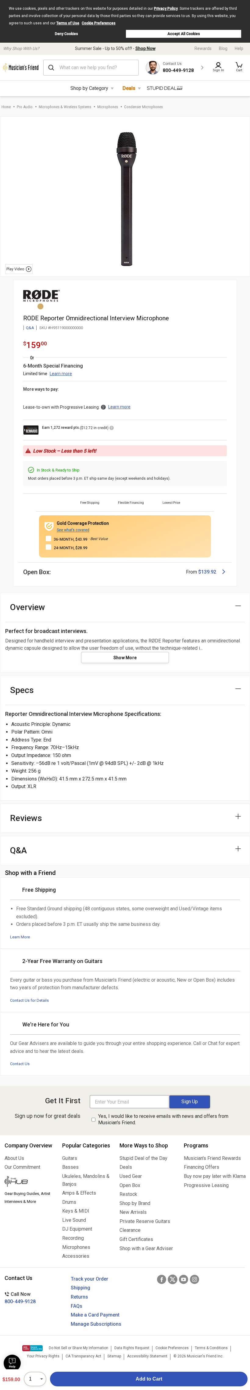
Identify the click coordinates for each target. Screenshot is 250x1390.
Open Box (130, 1185)
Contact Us (20, 1063)
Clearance (130, 1230)
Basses (70, 1167)
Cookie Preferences (99, 23)
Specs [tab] (22, 690)
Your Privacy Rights (43, 1356)
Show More (125, 657)
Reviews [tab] (26, 818)
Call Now (20, 1297)
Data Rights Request (131, 1348)
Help (239, 48)
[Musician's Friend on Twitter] (172, 1279)
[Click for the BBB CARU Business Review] (32, 1348)
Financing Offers (201, 1167)
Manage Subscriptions (96, 1324)
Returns (79, 1297)
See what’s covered (73, 530)
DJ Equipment (77, 1229)
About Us (14, 1158)
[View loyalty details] (111, 429)
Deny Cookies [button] (66, 34)
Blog (223, 48)
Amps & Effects (79, 1193)
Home (6, 107)
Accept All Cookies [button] (183, 34)
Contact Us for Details (29, 1000)
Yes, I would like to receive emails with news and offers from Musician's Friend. (163, 1119)
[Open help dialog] (12, 1363)
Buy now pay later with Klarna (214, 1176)
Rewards (203, 48)
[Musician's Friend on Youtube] (183, 1279)
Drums (69, 1202)
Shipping (80, 1288)
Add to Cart (149, 1378)
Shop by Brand (135, 1203)
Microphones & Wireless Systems (65, 107)
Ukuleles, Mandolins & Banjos (85, 1180)
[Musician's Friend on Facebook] (161, 1279)
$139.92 (207, 572)
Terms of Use (67, 23)
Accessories (75, 1256)
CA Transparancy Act (83, 1356)
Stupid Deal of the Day (143, 1158)
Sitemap (114, 1356)
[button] (239, 68)
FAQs (76, 1306)
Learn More (20, 937)
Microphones (107, 107)
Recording (73, 1238)
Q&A (30, 327)
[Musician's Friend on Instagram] (194, 1279)
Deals (129, 88)
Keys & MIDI (75, 1211)
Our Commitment (22, 1167)
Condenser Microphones (143, 107)
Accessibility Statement (147, 1356)
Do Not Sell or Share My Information (78, 1348)
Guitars (69, 1158)
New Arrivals (133, 1212)
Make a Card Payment (95, 1315)
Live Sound (74, 1220)
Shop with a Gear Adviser (146, 1248)
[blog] (29, 1182)
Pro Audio (25, 107)
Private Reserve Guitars (145, 1221)
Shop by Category (89, 88)
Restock (128, 1194)
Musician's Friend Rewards (212, 1158)
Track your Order (89, 1279)
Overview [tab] (27, 607)
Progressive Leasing (206, 1185)
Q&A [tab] (18, 850)
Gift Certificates (136, 1239)
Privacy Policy (166, 8)
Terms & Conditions (211, 1348)
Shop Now (145, 48)
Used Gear (131, 1176)
